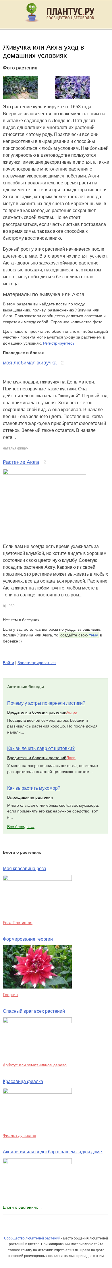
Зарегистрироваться (37, 662)
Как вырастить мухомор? (33, 788)
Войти (8, 662)
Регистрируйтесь (58, 343)
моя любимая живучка (30, 363)
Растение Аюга (21, 462)
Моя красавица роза (24, 868)
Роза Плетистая (17, 922)
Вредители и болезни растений (36, 712)
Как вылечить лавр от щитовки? (41, 748)
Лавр (71, 757)
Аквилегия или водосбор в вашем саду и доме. (53, 1151)
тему (93, 635)
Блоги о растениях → (23, 1207)
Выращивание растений (30, 797)
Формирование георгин (28, 939)
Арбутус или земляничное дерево (35, 1065)
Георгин (10, 994)
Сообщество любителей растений (32, 1238)
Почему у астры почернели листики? (46, 703)
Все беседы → (20, 826)
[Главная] (63, 24)
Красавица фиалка (23, 1081)
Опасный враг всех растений (34, 1011)
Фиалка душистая (19, 1135)
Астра (71, 712)
